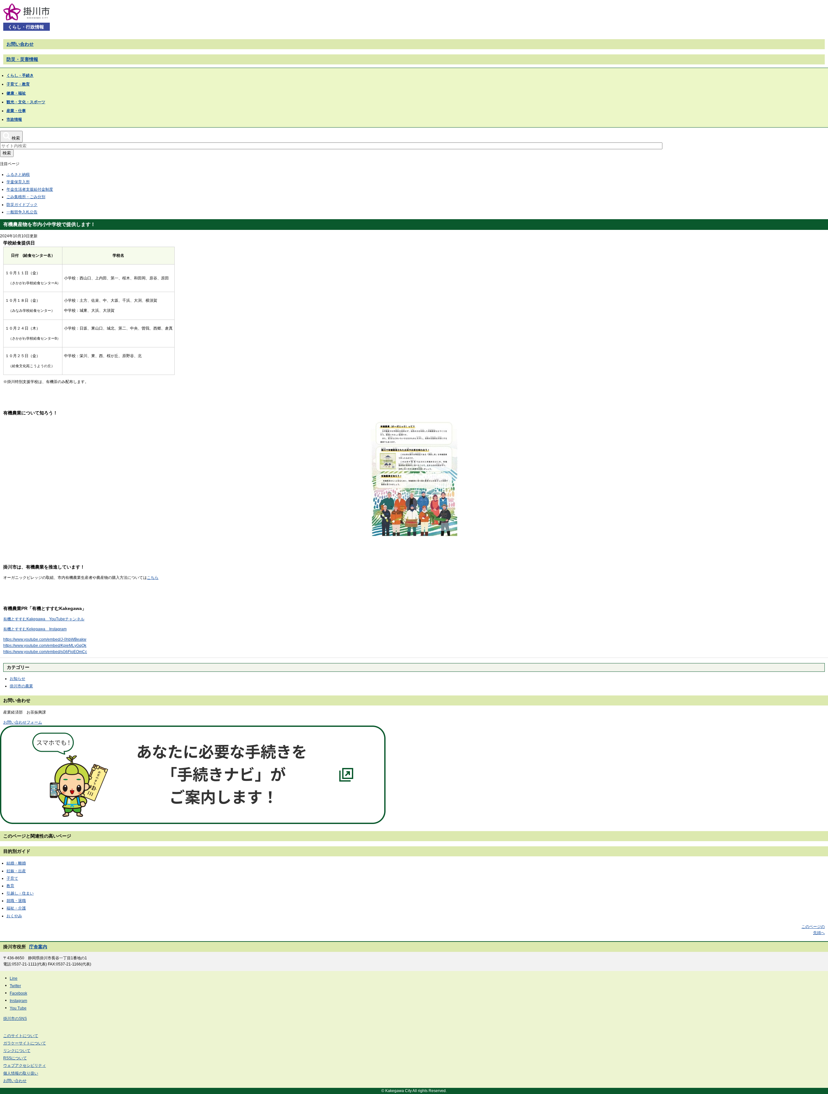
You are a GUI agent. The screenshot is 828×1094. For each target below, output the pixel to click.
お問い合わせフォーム (22, 722)
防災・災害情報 (22, 59)
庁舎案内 (38, 946)
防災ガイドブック (22, 204)
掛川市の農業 (21, 686)
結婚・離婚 (16, 863)
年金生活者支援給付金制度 (29, 189)
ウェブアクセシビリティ (24, 1065)
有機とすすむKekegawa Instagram (35, 629)
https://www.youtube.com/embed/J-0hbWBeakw (44, 639)
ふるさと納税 (18, 174)
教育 (10, 886)
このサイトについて (20, 1035)
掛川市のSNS (15, 1018)
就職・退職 (16, 900)
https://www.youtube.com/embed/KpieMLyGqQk (44, 645)
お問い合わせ (20, 44)
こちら (152, 577)
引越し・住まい (20, 893)
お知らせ (17, 678)
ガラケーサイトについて (24, 1043)
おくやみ (14, 916)
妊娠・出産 (16, 871)
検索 (7, 153)
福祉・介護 (16, 908)
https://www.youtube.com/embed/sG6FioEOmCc (45, 651)
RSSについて (15, 1058)
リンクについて (16, 1050)
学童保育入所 (18, 182)
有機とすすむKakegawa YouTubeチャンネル (43, 619)
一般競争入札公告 (22, 212)
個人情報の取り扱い (20, 1073)
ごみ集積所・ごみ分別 (25, 197)
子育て (12, 878)
